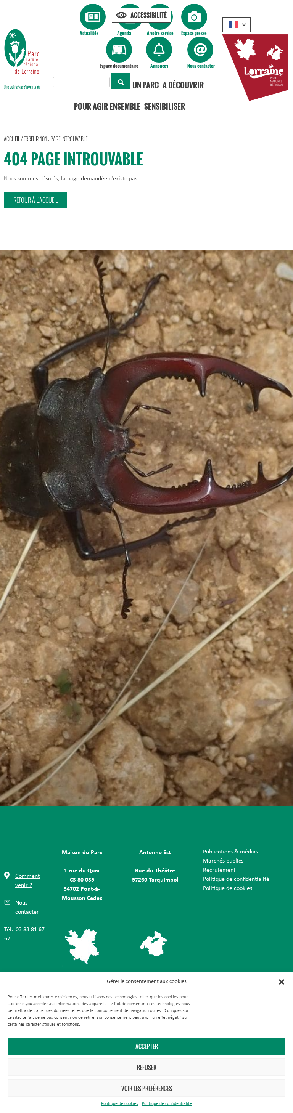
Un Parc (145, 85)
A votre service (160, 33)
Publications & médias (230, 852)
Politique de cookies (119, 1104)
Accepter (146, 1046)
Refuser (146, 1067)
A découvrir (183, 85)
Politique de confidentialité (167, 1104)
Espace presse (194, 33)
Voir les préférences (146, 1088)
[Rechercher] (120, 81)
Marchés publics (223, 861)
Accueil (12, 139)
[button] (281, 982)
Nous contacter (201, 66)
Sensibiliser (164, 106)
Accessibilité (148, 15)
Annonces (159, 66)
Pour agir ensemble (107, 106)
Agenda (124, 33)
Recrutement (219, 870)
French (236, 24)
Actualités (89, 33)
